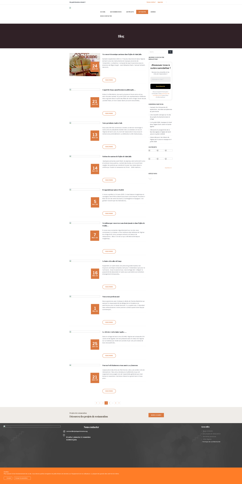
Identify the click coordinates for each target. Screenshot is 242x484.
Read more (109, 80)
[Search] (170, 52)
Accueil (102, 12)
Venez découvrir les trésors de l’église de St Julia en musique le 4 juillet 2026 (160, 139)
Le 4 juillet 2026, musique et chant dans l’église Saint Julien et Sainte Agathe (161, 124)
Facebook (150, 177)
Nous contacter (106, 16)
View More (167, 168)
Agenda (160, 2)
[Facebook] (170, 2)
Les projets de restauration (212, 434)
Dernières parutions (209, 436)
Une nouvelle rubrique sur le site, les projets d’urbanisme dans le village (160, 117)
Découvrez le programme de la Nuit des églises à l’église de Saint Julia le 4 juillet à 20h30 (160, 132)
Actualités (142, 12)
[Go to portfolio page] (152, 153)
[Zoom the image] (32, 426)
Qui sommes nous (116, 12)
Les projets (130, 12)
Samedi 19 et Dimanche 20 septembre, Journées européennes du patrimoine (161, 109)
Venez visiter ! (151, 2)
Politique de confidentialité (211, 442)
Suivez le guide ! (156, 415)
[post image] (84, 64)
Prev (96, 403)
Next (119, 403)
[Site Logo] (83, 14)
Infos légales (207, 439)
